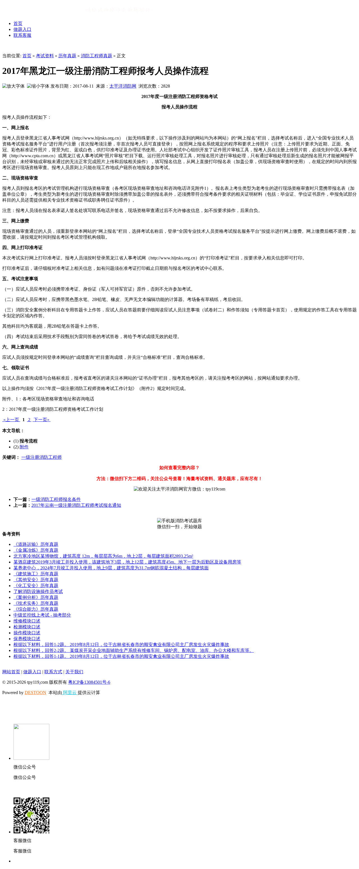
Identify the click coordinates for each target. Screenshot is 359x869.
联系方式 (53, 671)
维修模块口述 (26, 621)
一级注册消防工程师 (41, 457)
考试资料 (45, 55)
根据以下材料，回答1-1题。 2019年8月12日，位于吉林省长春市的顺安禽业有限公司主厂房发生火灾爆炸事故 (121, 656)
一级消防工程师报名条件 (56, 499)
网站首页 (11, 671)
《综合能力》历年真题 (35, 609)
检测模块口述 (26, 626)
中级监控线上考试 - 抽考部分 (42, 615)
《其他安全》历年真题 (35, 579)
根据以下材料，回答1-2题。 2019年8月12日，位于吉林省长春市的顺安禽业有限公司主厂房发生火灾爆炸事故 (121, 644)
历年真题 (67, 55)
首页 (17, 23)
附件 (24, 446)
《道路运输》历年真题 (35, 544)
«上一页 (11, 419)
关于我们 (74, 671)
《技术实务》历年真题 (35, 603)
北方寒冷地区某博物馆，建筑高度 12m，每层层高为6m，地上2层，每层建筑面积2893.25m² (103, 556)
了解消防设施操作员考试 (38, 591)
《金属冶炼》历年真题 (35, 550)
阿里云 (70, 692)
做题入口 (22, 29)
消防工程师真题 (96, 55)
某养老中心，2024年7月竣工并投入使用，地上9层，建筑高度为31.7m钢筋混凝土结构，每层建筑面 (111, 567)
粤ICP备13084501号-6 (89, 682)
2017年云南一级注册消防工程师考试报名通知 (76, 505)
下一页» (41, 419)
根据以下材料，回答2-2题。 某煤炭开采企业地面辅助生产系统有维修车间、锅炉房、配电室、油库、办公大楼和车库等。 (133, 650)
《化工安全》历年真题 (35, 585)
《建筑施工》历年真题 (35, 573)
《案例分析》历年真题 (35, 597)
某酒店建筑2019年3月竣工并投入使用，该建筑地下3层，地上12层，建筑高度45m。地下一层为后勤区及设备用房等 (127, 562)
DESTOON (35, 692)
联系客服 (22, 35)
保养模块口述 (26, 638)
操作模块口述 (26, 632)
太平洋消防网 (122, 86)
